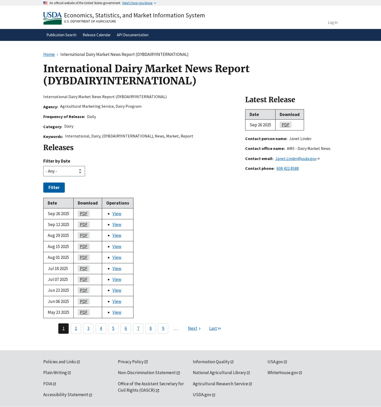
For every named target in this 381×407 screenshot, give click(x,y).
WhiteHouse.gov (282, 372)
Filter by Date (56, 161)
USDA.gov (202, 394)
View (116, 213)
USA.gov (275, 362)
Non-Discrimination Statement (147, 372)
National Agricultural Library (219, 372)
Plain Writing (55, 372)
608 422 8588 (288, 168)
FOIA (47, 384)
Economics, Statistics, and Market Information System (134, 15)
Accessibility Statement (65, 394)
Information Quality (211, 362)
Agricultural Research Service (220, 384)
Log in (333, 22)
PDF (83, 213)
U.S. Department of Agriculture (90, 21)
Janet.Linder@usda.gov (295, 158)
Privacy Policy (131, 362)
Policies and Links (59, 362)
